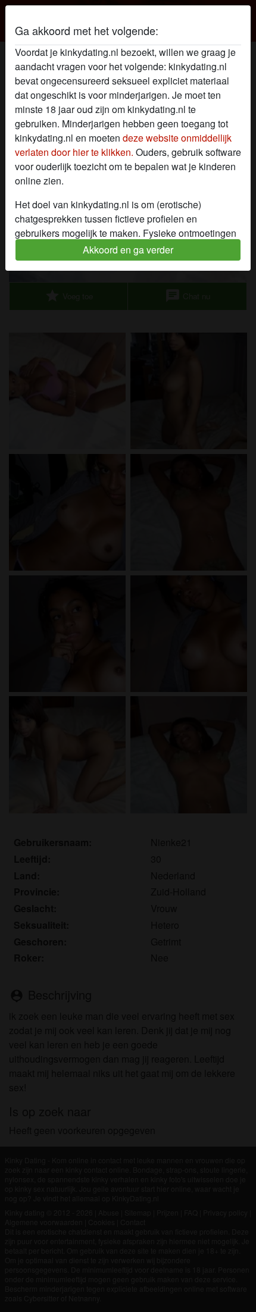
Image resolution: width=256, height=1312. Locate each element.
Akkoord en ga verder (128, 249)
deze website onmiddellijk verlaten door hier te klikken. (123, 145)
